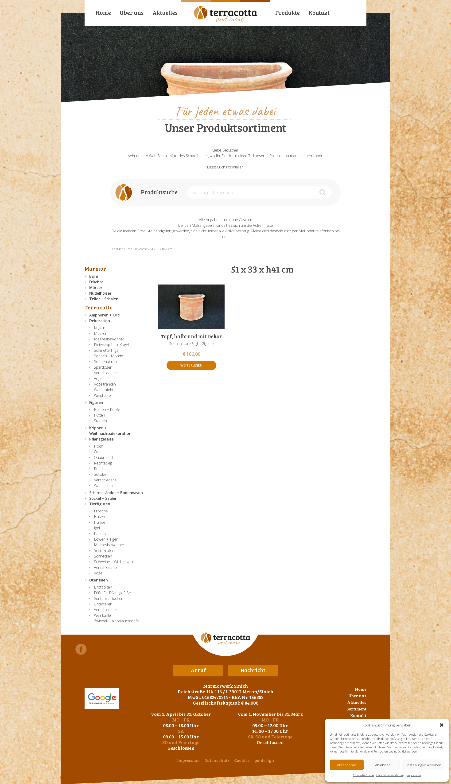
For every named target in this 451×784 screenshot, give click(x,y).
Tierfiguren (99, 504)
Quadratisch (104, 457)
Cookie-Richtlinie (363, 775)
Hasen (99, 516)
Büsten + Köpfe (107, 409)
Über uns (132, 12)
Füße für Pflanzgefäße (112, 592)
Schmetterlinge (106, 350)
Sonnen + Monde (108, 356)
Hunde (99, 522)
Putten (99, 415)
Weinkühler (103, 615)
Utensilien (98, 580)
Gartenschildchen (108, 598)
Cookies (242, 760)
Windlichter (103, 395)
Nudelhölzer (100, 293)
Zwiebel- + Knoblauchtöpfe (116, 621)
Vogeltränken (105, 384)
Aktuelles (165, 12)
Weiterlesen (191, 365)
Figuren (96, 402)
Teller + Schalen (103, 298)
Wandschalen (105, 485)
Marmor (95, 268)
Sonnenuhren (105, 361)
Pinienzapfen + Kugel (111, 344)
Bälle (93, 276)
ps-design (264, 760)
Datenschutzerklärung (390, 775)
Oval (97, 451)
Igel (97, 527)
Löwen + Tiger (106, 539)
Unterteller (103, 604)
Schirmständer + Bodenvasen (116, 492)
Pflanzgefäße (101, 439)
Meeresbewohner (109, 339)
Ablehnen (383, 765)
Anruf (198, 670)
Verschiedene (105, 372)
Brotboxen (103, 587)
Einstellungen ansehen (423, 765)
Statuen (100, 420)
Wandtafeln (103, 389)
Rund (98, 468)
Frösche (101, 511)
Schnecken (103, 556)
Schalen (100, 474)
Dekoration (99, 320)
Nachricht (253, 670)
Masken (100, 333)
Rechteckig (103, 463)
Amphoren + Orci (104, 315)
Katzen (100, 533)
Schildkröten (104, 550)
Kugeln (99, 327)
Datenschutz (216, 760)
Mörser (95, 287)
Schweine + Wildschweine (115, 561)
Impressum (414, 775)
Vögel (98, 378)
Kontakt (319, 12)
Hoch (98, 446)
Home (103, 12)
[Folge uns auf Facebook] (81, 649)
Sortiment (356, 709)
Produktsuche (159, 192)
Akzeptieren (346, 765)
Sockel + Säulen (103, 498)
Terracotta (99, 307)
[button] (441, 725)
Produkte (287, 12)
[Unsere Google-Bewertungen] (102, 698)
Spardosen (103, 367)
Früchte (96, 282)
